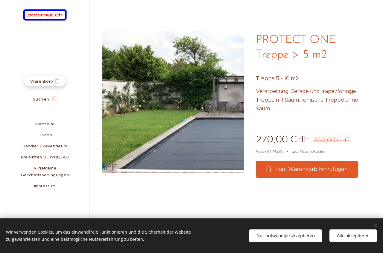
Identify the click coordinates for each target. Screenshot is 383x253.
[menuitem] (45, 124)
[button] (45, 99)
